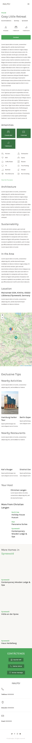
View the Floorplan (7, 180)
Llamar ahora (17, 666)
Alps (13, 522)
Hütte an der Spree (9, 614)
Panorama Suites (19, 524)
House (3, 13)
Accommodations (6, 20)
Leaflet (21, 365)
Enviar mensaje (17, 672)
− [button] (2, 318)
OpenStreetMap (28, 365)
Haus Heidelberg (9, 643)
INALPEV (6, 4)
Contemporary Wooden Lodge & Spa (19, 534)
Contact (16, 37)
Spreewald (25, 20)
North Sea (15, 512)
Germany (16, 20)
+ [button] (2, 315)
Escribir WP (17, 660)
